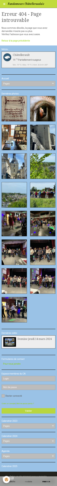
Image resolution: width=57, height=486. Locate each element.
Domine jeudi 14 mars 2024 (35, 338)
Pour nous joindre (12, 364)
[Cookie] (6, 479)
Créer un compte (8, 404)
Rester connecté (14, 396)
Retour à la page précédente (16, 40)
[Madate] (28, 481)
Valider (28, 411)
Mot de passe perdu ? (25, 404)
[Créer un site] (10, 481)
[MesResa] (46, 481)
